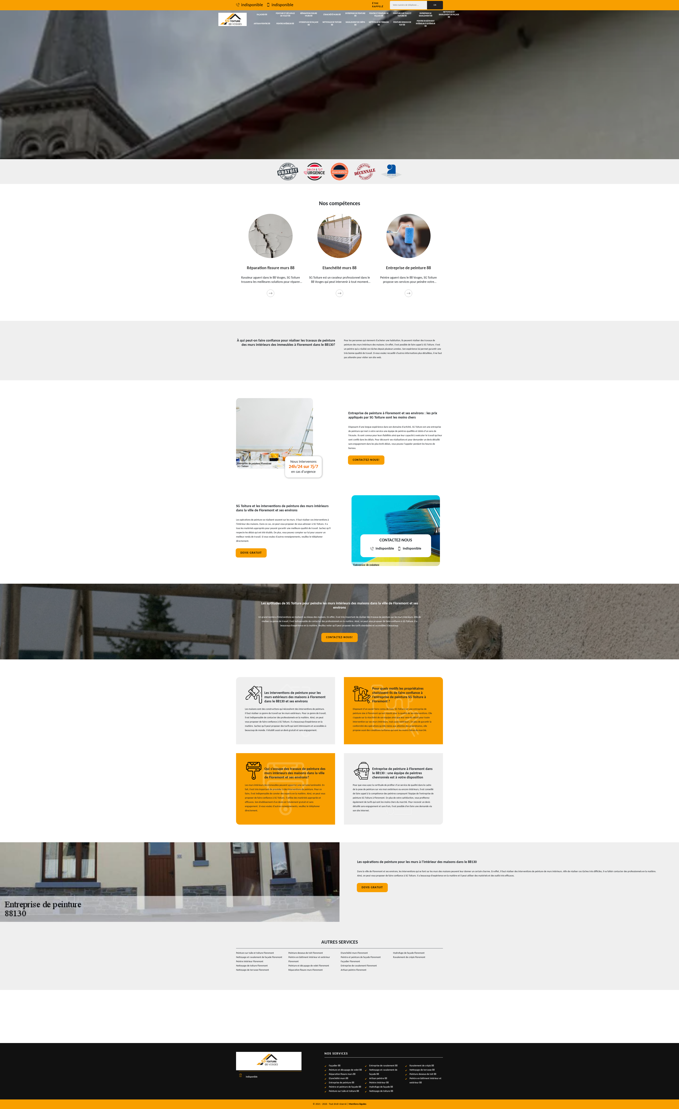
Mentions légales (357, 1104)
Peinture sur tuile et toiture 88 (402, 15)
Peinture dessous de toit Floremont (305, 953)
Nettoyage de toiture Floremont (252, 965)
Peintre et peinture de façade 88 (378, 15)
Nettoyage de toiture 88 (332, 23)
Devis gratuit (251, 552)
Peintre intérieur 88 (285, 24)
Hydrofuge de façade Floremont (409, 953)
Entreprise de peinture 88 (355, 15)
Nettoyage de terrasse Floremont (252, 970)
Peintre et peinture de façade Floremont (361, 957)
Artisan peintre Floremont (353, 970)
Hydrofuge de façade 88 (308, 23)
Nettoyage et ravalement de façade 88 (449, 14)
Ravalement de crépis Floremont (409, 957)
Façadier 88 (262, 15)
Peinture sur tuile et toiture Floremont (255, 953)
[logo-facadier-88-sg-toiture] (232, 19)
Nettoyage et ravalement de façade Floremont (259, 957)
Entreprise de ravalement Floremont (359, 965)
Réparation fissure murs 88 (308, 15)
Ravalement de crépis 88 (355, 23)
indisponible (252, 5)
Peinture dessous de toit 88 (402, 23)
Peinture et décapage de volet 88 (285, 15)
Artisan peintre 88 (262, 24)
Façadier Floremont (350, 961)
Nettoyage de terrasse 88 (379, 23)
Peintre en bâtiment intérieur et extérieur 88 (425, 23)
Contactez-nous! (366, 460)
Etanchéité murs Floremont (354, 953)
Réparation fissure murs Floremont (305, 970)
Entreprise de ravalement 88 (425, 15)
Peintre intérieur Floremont (249, 961)
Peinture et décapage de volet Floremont (308, 965)
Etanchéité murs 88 (332, 15)
